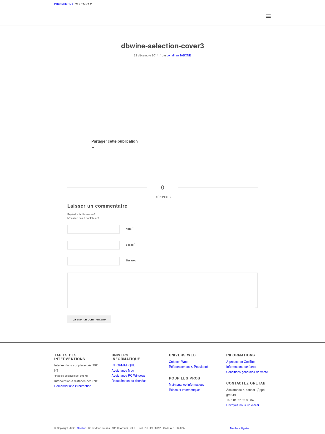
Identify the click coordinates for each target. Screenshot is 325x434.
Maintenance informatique (186, 384)
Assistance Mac (123, 370)
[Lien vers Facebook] (260, 427)
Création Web (178, 361)
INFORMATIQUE (123, 365)
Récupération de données (129, 380)
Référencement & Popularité (188, 366)
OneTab (81, 428)
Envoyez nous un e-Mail (243, 405)
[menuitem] (63, 3)
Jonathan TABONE (179, 55)
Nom (129, 228)
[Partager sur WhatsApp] (98, 147)
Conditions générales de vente (247, 371)
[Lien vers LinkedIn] (267, 427)
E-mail (130, 244)
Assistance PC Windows (129, 375)
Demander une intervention (72, 386)
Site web (131, 260)
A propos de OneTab (240, 361)
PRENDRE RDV (63, 3)
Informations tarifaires (241, 366)
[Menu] (268, 16)
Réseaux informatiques (185, 389)
